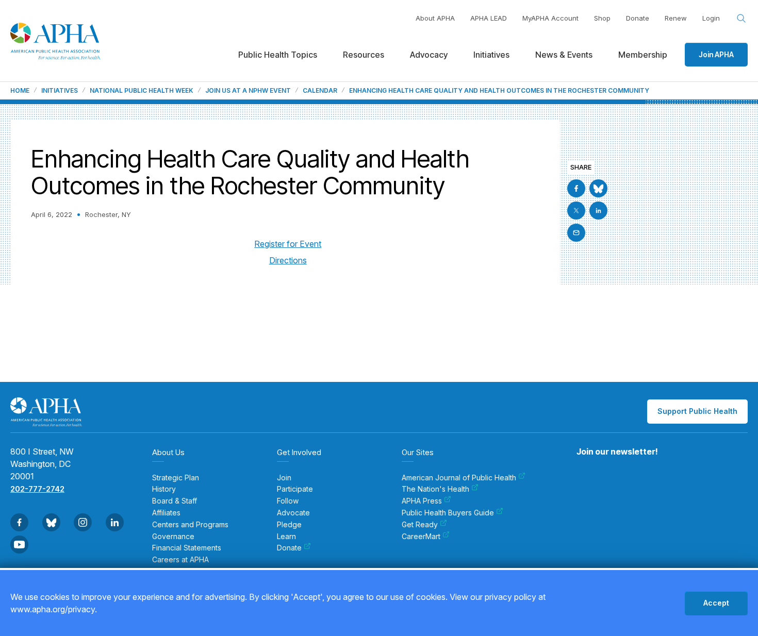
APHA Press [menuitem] (422, 501)
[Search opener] (741, 18)
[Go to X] (576, 211)
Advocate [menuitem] (293, 513)
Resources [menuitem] (363, 54)
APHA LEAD (488, 18)
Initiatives (59, 90)
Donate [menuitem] (289, 548)
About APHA (435, 18)
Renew (676, 18)
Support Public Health (697, 411)
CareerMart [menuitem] (421, 536)
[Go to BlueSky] (598, 188)
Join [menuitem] (284, 478)
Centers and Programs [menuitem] (190, 525)
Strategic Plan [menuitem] (175, 478)
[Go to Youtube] (19, 544)
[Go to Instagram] (83, 522)
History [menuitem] (164, 489)
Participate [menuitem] (295, 489)
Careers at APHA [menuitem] (180, 560)
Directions (288, 260)
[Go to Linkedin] (598, 211)
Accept (716, 602)
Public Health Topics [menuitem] (277, 54)
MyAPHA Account (550, 18)
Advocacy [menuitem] (429, 54)
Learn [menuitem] (286, 536)
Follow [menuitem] (288, 501)
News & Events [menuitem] (563, 54)
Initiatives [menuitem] (491, 54)
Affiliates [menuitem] (166, 513)
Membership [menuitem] (642, 54)
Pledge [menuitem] (289, 525)
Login (711, 18)
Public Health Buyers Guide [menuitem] (448, 513)
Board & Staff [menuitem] (174, 501)
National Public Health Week (141, 90)
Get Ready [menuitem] (420, 525)
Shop (602, 18)
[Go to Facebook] (576, 188)
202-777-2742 (37, 489)
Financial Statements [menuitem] (186, 548)
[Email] (576, 233)
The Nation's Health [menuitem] (435, 489)
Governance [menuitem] (173, 536)
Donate (637, 18)
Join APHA (716, 54)
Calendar (320, 90)
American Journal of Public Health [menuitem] (459, 478)
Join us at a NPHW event (248, 90)
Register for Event (287, 244)
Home (19, 90)
